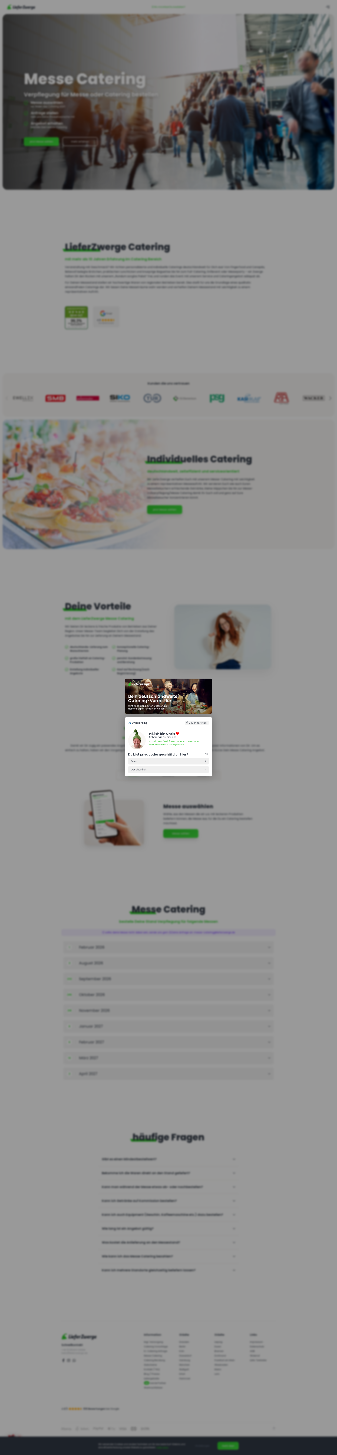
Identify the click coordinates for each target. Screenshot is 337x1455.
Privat (134, 761)
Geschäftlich (139, 769)
